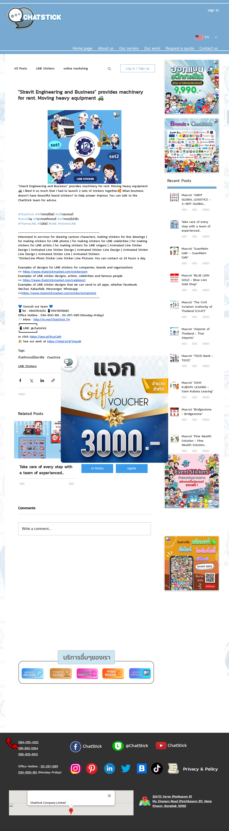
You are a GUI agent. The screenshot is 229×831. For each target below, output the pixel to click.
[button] (97, 468)
